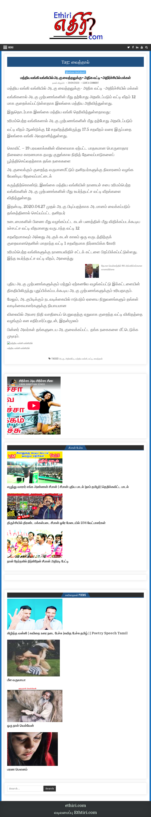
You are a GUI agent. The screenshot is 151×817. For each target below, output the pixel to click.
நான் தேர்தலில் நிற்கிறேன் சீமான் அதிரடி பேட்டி (38, 561)
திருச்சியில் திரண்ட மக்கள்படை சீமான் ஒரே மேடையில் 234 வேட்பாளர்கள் (56, 523)
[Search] (146, 47)
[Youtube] (142, 47)
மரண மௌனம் (17, 769)
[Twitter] (128, 47)
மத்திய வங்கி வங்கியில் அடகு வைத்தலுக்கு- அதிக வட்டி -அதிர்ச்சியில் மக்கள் (75, 77)
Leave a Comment (91, 83)
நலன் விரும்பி (58, 83)
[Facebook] (133, 47)
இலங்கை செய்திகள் (75, 72)
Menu (10, 47)
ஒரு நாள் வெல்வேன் (20, 725)
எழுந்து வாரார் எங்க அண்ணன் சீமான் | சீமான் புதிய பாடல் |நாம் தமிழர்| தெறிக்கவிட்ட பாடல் (68, 487)
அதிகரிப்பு (69, 358)
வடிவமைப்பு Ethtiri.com (75, 812)
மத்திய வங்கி (81, 358)
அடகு (61, 358)
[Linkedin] (137, 47)
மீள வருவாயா (16, 680)
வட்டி (90, 358)
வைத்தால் (98, 358)
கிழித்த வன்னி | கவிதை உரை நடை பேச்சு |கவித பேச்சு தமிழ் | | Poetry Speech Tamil (67, 633)
